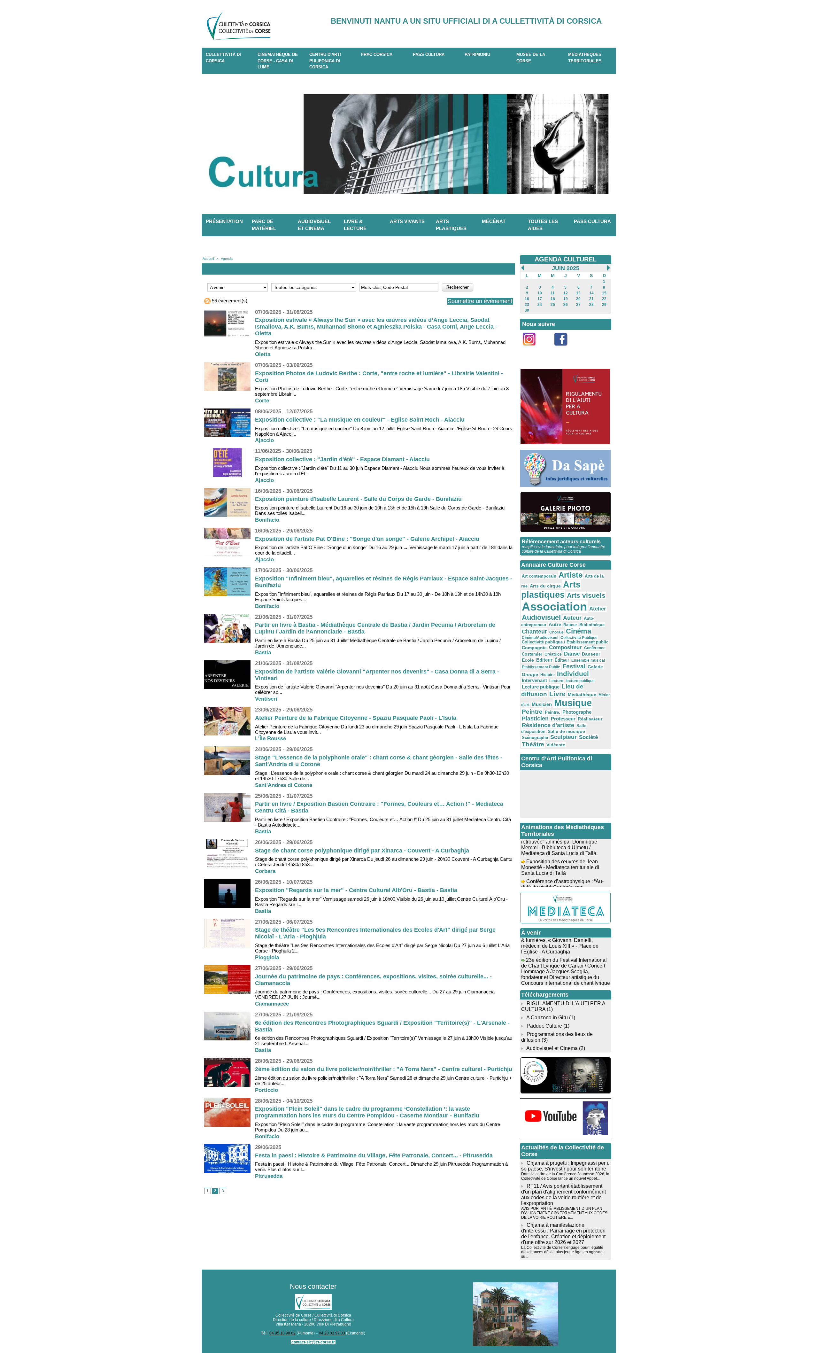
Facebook (565, 349)
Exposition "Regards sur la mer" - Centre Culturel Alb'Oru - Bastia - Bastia (356, 890)
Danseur (591, 654)
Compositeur (565, 647)
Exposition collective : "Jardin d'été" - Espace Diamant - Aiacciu (342, 459)
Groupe (530, 674)
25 (553, 304)
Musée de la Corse (530, 57)
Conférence (595, 648)
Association (554, 606)
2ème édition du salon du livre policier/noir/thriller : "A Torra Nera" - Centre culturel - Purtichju (383, 1069)
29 (604, 304)
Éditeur (562, 660)
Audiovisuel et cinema (314, 225)
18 (553, 299)
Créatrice (553, 654)
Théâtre (533, 744)
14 (591, 293)
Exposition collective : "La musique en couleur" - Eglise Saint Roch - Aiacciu (360, 419)
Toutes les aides (543, 225)
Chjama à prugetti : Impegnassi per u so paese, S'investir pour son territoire (565, 1165)
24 (539, 304)
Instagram (533, 349)
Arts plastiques (451, 225)
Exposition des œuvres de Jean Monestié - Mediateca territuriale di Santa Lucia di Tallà (560, 855)
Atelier (597, 609)
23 (527, 304)
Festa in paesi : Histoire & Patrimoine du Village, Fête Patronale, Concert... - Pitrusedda (374, 1155)
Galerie (595, 666)
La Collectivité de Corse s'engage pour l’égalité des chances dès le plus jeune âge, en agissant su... (562, 1252)
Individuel (573, 673)
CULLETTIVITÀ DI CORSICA (223, 57)
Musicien (542, 704)
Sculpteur (563, 737)
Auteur (572, 618)
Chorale (556, 632)
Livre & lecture (355, 225)
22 (604, 299)
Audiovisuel (541, 617)
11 (553, 293)
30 (527, 310)
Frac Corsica (376, 54)
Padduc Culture (544, 1026)
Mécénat (493, 221)
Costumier (532, 654)
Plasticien (535, 718)
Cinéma (578, 631)
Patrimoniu (477, 54)
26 (565, 304)
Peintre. (552, 712)
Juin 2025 (565, 268)
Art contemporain (539, 576)
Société (588, 737)
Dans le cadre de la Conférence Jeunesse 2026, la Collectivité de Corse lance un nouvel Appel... (565, 1176)
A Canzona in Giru (547, 1017)
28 (591, 304)
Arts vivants (407, 221)
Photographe (576, 712)
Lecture (556, 681)
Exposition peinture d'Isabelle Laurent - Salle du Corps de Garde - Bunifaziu (358, 499)
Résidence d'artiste (548, 725)
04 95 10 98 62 (282, 1333)
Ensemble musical (588, 660)
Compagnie (534, 647)
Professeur (563, 718)
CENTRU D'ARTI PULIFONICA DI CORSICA (325, 60)
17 (539, 299)
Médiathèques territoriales (585, 57)
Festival (573, 666)
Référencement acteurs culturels (561, 541)
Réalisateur (590, 718)
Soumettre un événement (480, 301)
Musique (573, 703)
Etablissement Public (541, 667)
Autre (555, 624)
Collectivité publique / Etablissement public (565, 642)
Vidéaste (555, 744)
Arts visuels (586, 595)
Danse (572, 654)
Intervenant (534, 680)
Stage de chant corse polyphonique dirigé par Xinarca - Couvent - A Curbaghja (362, 850)
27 (578, 304)
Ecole (528, 660)
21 (591, 299)
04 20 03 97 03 (332, 1333)
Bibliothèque (592, 624)
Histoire (547, 675)
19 (565, 299)
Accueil (208, 258)
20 (578, 299)
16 (527, 299)
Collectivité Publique (579, 637)
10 (539, 293)
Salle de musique (566, 731)
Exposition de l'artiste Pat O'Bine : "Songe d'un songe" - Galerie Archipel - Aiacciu (367, 539)
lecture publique (580, 681)
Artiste (571, 575)
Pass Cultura (428, 54)
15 (604, 293)
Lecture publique (540, 686)
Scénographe (535, 737)
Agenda (227, 258)
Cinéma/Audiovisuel (540, 637)
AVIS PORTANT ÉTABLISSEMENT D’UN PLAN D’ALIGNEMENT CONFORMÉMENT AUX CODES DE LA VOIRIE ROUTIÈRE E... (564, 1213)
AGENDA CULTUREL (566, 259)
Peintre (532, 711)
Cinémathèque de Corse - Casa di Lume (278, 60)
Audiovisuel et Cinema (552, 1048)
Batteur (570, 625)
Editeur (544, 660)
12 (565, 293)
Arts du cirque (545, 585)
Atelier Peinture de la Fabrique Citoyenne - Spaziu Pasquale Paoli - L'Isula (355, 718)
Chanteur (534, 631)
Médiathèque (582, 694)
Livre (557, 693)
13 (578, 293)
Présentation (224, 221)
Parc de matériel (264, 225)
